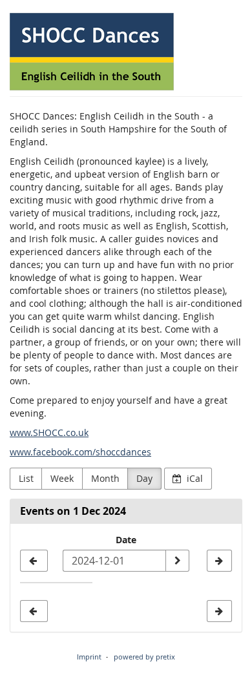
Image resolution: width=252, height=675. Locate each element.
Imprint (89, 656)
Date (126, 540)
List (26, 478)
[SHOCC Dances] (92, 51)
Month (105, 478)
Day (144, 478)
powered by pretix (144, 656)
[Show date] (177, 561)
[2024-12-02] (219, 561)
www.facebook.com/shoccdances (80, 452)
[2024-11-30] (34, 561)
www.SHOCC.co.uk (49, 432)
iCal (193, 478)
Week (62, 478)
